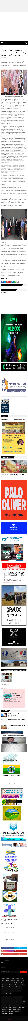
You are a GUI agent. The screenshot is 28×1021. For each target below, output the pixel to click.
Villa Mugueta (4, 1013)
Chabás (14, 984)
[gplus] (20, 954)
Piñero (19, 1005)
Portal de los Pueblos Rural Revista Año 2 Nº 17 (13, 475)
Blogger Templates (23, 1019)
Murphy (23, 1001)
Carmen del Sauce (5, 982)
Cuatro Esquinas (13, 988)
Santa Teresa (15, 1007)
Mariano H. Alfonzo (5, 1001)
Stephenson (4, 1009)
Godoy (10, 993)
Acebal (3, 978)
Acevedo (7, 978)
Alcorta (17, 978)
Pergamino (10, 1005)
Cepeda (10, 984)
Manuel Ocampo (11, 998)
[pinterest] (20, 951)
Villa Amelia (11, 1011)
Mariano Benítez (18, 998)
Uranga (18, 1009)
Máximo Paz (4, 1003)
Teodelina (9, 1009)
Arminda (7, 980)
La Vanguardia (19, 996)
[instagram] (7, 951)
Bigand (18, 980)
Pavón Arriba (4, 1005)
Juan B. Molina (9, 996)
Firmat (13, 990)
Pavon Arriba (18, 1003)
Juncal (14, 996)
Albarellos (12, 978)
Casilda (15, 982)
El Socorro (20, 988)
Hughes (3, 996)
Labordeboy (4, 998)
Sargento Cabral (21, 1007)
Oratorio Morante (11, 1003)
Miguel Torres (18, 1001)
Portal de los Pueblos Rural (19, 419)
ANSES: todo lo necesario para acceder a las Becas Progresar (17, 714)
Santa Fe (9, 46)
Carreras (11, 982)
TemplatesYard (11, 1019)
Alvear (3, 980)
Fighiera (8, 990)
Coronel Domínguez (5, 988)
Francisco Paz (18, 990)
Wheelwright (11, 1013)
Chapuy (19, 984)
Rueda (10, 1007)
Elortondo (4, 990)
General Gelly (4, 993)
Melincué (12, 1001)
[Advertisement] (14, 26)
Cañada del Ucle (5, 984)
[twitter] (20, 948)
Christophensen (4, 986)
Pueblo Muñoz (4, 1007)
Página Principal (4, 46)
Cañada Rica (21, 982)
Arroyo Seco (13, 980)
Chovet (23, 984)
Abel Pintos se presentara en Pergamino (16, 719)
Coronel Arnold (11, 986)
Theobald (14, 1009)
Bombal (22, 980)
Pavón (23, 1003)
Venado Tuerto (4, 1011)
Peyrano (15, 1005)
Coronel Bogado (19, 986)
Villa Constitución (18, 1011)
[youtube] (7, 954)
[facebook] (7, 948)
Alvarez (21, 978)
